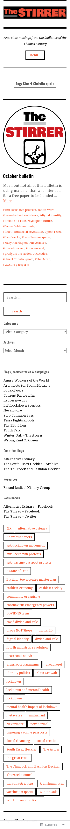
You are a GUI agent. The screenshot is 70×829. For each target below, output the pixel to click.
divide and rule (15, 221)
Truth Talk (12, 430)
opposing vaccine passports (26, 732)
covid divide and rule (22, 622)
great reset (53, 232)
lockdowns (14, 698)
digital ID (45, 630)
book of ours (14, 390)
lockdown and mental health (27, 690)
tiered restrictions (19, 783)
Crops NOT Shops (19, 630)
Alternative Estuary (19, 459)
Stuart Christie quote (19, 259)
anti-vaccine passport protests (28, 562)
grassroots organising (22, 664)
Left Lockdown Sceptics (22, 405)
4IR (8, 528)
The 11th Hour (15, 425)
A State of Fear (17, 571)
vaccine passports (17, 264)
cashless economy (19, 588)
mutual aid (37, 715)
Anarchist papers (19, 537)
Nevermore (38, 242)
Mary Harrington (16, 242)
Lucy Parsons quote (36, 237)
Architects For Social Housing (27, 385)
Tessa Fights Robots (19, 420)
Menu (33, 55)
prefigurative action (18, 253)
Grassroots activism (20, 656)
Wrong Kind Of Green (21, 440)
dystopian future (40, 221)
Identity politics (18, 673)
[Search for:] (35, 297)
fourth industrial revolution (24, 232)
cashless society (50, 588)
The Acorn (43, 259)
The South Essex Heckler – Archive (31, 464)
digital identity (51, 215)
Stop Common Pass (19, 415)
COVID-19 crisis (17, 613)
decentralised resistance (21, 215)
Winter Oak (48, 792)
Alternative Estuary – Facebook (28, 506)
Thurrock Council (19, 775)
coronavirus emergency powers (30, 605)
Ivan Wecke (12, 237)
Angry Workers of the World (26, 380)
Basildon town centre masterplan (31, 579)
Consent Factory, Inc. (20, 395)
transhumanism (52, 783)
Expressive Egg (15, 400)
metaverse (14, 715)
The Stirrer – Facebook (22, 511)
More (7, 200)
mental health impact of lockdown (31, 707)
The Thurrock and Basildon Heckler (32, 469)
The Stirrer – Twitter (20, 516)
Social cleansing (18, 741)
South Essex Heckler (21, 749)
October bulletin (18, 175)
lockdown (13, 681)
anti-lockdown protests (20, 210)
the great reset (17, 758)
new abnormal (14, 248)
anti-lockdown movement (25, 545)
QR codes (41, 253)
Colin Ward (46, 210)
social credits (46, 741)
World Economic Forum (23, 800)
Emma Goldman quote (19, 226)
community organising (23, 596)
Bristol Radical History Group (27, 487)
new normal (36, 248)
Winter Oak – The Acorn (23, 435)
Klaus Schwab (46, 673)
